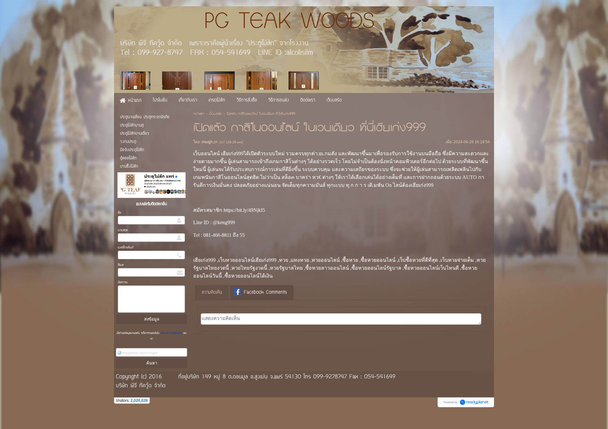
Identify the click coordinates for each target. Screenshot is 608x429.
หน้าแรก (198, 114)
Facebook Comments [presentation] (265, 292)
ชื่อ (119, 213)
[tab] (212, 292)
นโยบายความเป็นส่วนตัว (171, 333)
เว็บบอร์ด (215, 114)
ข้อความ (123, 282)
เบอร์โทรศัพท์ (126, 247)
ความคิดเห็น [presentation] (212, 292)
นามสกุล (123, 230)
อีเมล (121, 265)
